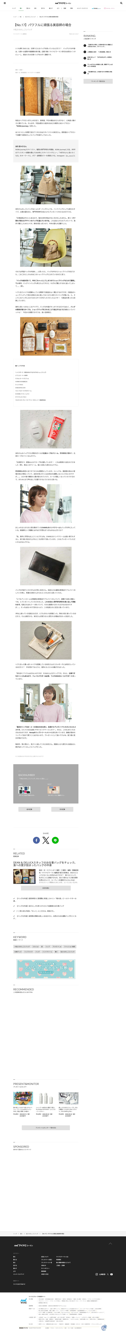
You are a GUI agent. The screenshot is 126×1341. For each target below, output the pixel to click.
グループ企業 (70, 1328)
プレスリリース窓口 (46, 1259)
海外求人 (84, 1299)
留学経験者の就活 (49, 1299)
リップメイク (28, 952)
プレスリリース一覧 (46, 1262)
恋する (43, 8)
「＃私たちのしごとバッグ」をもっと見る (31, 779)
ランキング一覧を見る (98, 81)
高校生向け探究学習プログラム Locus (57, 1305)
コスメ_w (35, 947)
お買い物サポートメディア (97, 1312)
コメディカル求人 (75, 1319)
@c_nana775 (70, 156)
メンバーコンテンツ (82, 8)
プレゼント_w (57, 947)
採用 (65, 1328)
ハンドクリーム (47, 952)
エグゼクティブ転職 (86, 1317)
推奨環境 (43, 1271)
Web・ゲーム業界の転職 (50, 1317)
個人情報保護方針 (78, 1328)
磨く (35, 8)
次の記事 (62, 809)
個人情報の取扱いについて (63, 1262)
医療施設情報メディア (85, 1312)
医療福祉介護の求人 (43, 1302)
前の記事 (29, 809)
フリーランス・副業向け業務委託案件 (88, 1301)
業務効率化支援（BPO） (52, 1324)
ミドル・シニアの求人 (55, 1301)
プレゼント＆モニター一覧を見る (46, 1128)
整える (28, 8)
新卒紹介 (68, 1317)
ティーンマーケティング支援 (86, 1308)
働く (21, 8)
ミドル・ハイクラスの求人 (94, 1299)
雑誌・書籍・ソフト (54, 1310)
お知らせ (43, 1265)
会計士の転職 (95, 1317)
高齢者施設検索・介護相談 (76, 1314)
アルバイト (41, 1301)
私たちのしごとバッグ (30, 17)
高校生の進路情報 (43, 1305)
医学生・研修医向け (67, 1299)
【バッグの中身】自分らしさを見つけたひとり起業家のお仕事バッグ (40, 906)
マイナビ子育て (92, 1310)
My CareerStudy (66, 1312)
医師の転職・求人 (84, 1319)
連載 (65, 8)
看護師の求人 (66, 1319)
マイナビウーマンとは (62, 1256)
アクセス (52, 1328)
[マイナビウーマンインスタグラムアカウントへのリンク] (97, 1274)
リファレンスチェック (96, 1324)
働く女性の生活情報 (43, 1310)
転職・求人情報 (77, 1299)
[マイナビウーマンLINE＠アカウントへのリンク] (102, 1274)
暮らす (51, 8)
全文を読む (45, 888)
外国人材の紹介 (59, 1321)
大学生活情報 (98, 1308)
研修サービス (42, 1324)
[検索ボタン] (121, 3)
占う (58, 8)
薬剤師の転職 (58, 1319)
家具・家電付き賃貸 (43, 1314)
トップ (14, 8)
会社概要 (47, 1328)
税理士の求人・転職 (43, 1319)
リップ (48, 947)
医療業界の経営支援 (50, 1321)
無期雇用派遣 (101, 1319)
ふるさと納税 (57, 1312)
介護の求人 (41, 1321)
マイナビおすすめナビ (19, 1284)
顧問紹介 (51, 1319)
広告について (44, 1256)
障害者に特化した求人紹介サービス (70, 1301)
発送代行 (61, 1324)
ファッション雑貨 (69, 947)
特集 (71, 8)
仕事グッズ (18, 952)
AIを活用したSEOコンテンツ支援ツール (58, 1314)
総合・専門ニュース (55, 1308)
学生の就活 (41, 1299)
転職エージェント (76, 1317)
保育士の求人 (93, 1319)
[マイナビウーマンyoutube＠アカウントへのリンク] (111, 1274)
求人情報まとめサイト (44, 1308)
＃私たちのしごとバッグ (22, 29)
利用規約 (58, 1259)
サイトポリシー (45, 1268)
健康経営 (67, 1324)
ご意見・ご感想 (60, 1265)
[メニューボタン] (4, 3)
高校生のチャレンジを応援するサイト (70, 1308)
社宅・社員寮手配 (86, 1324)
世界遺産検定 (73, 1310)
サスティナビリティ (59, 1328)
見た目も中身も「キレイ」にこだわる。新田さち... (35, 911)
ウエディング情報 (64, 1310)
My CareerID (74, 1312)
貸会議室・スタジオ (75, 1324)
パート (46, 1301)
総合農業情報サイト (82, 1310)
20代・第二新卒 (61, 1317)
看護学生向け (58, 1299)
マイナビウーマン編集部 (19, 34)
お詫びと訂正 (44, 1274)
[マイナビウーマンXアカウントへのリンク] (108, 1274)
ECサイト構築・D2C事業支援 (45, 1312)
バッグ (37, 952)
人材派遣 (41, 1317)
